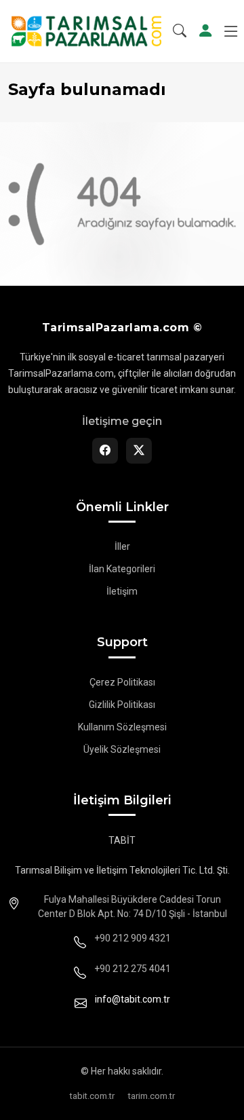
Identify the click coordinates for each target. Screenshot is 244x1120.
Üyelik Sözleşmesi (122, 749)
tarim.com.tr (151, 1096)
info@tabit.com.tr (132, 999)
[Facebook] (105, 451)
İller (122, 546)
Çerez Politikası (122, 682)
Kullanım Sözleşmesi (122, 727)
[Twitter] (139, 451)
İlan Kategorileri (122, 568)
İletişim (122, 591)
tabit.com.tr (92, 1096)
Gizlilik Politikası (122, 704)
